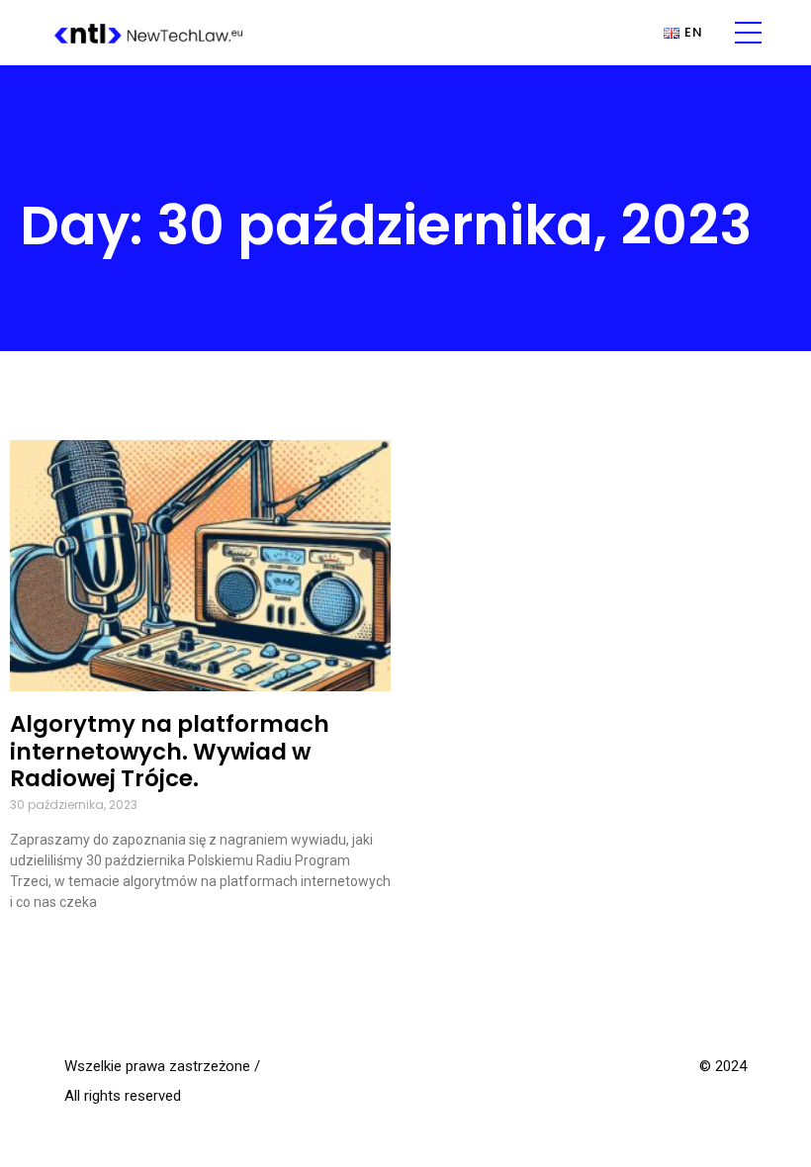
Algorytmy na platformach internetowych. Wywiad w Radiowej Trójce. (169, 752)
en (693, 33)
